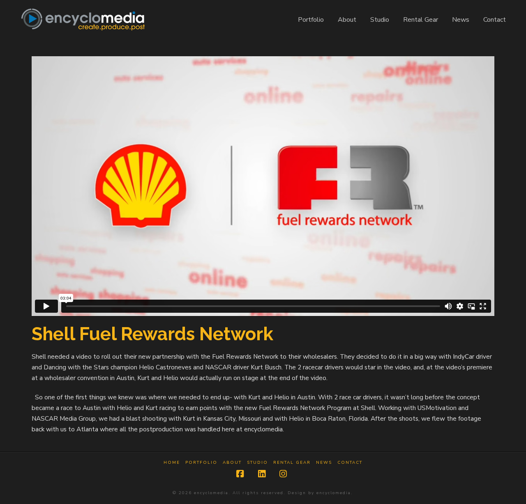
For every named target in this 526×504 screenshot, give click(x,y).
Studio (257, 462)
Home (172, 462)
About (232, 462)
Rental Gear (292, 462)
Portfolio (201, 462)
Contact (349, 462)
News (324, 462)
